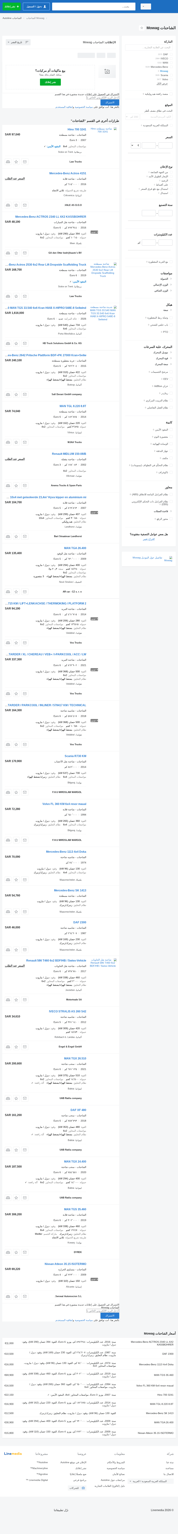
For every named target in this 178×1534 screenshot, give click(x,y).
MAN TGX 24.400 (75, 1161)
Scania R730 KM (75, 756)
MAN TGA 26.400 (75, 548)
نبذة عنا (170, 1462)
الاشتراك (109, 102)
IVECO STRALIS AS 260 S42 (67, 1011)
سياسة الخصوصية (84, 107)
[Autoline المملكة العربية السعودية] (165, 6)
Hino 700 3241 (77, 129)
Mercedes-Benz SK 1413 (70, 890)
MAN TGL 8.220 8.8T (73, 406)
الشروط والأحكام (116, 1462)
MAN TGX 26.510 (75, 1058)
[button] (16, 161)
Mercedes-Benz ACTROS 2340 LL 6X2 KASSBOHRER (50, 216)
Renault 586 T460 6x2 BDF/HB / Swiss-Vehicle (56, 960)
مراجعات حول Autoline (113, 1480)
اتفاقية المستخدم (64, 107)
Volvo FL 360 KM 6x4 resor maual (64, 803)
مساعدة (170, 1468)
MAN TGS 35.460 (75, 1209)
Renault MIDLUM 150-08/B (69, 453)
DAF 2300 (79, 922)
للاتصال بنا (169, 1474)
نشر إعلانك (50, 82)
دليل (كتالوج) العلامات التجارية (110, 1486)
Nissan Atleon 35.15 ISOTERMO (65, 1264)
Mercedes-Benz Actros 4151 (67, 173)
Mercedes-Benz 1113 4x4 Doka (66, 851)
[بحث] (132, 6)
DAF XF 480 (78, 1110)
